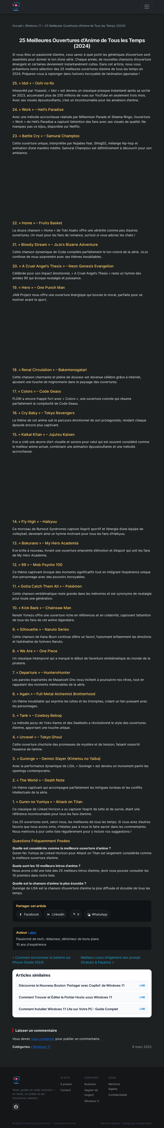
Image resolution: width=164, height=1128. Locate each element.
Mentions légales (110, 1123)
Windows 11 (33, 25)
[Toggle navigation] (146, 7)
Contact (65, 1090)
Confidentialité (117, 1094)
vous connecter (42, 1039)
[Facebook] (16, 1106)
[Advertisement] (82, 188)
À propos (66, 1084)
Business (90, 1084)
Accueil (17, 25)
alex (33, 932)
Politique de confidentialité (137, 1123)
